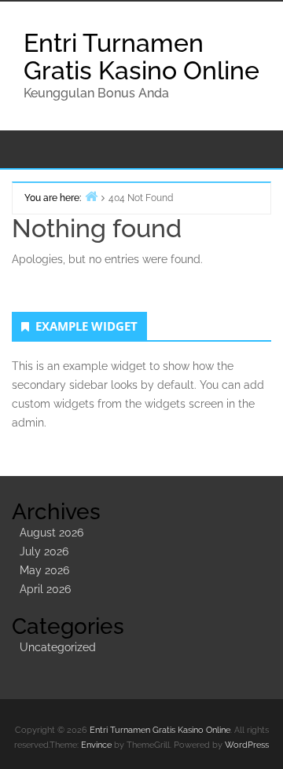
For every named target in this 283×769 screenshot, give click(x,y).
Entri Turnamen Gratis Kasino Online (141, 56)
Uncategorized (58, 647)
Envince (96, 745)
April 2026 (45, 589)
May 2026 (44, 570)
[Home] (91, 196)
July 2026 (44, 551)
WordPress (247, 745)
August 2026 (51, 532)
